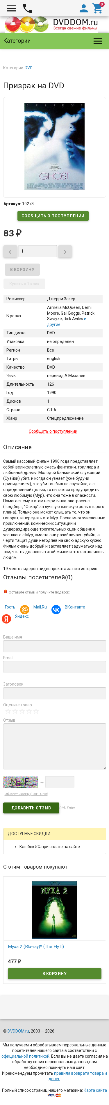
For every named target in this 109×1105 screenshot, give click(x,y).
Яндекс (22, 616)
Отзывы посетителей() (38, 577)
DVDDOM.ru (18, 1031)
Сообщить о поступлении (53, 216)
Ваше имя (12, 637)
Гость (10, 607)
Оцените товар (17, 705)
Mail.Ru (40, 607)
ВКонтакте (75, 607)
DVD (29, 68)
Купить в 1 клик (24, 283)
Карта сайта (95, 1090)
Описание (17, 447)
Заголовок (13, 684)
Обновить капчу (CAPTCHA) (26, 794)
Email (8, 658)
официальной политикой (25, 1056)
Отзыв (9, 720)
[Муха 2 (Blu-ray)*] (54, 910)
